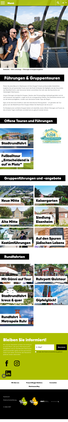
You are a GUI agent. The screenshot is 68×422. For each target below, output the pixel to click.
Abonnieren (61, 347)
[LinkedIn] (8, 373)
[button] (4, 376)
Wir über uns (15, 383)
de (63, 3)
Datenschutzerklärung (9, 400)
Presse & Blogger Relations (34, 383)
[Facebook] (6, 363)
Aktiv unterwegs (16, 69)
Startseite (6, 69)
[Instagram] (17, 363)
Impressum (6, 396)
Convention (53, 383)
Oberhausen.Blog (34, 386)
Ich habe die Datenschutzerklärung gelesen (49, 352)
